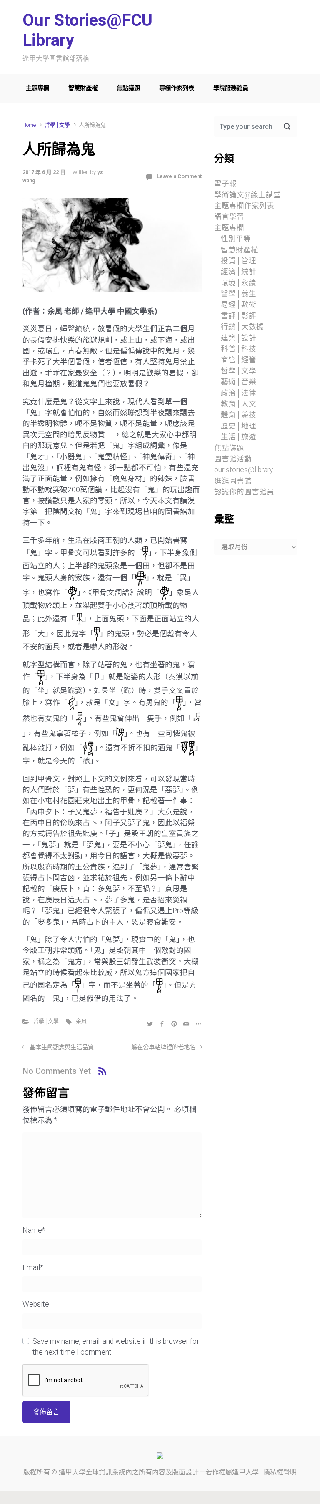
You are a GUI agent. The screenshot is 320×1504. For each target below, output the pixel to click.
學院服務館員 (230, 88)
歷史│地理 (238, 426)
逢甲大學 (72, 1472)
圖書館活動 (233, 459)
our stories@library (243, 470)
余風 (81, 1021)
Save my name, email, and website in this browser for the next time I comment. (115, 1346)
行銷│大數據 (242, 326)
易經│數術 (238, 304)
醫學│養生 (238, 294)
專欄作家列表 (176, 88)
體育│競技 (238, 415)
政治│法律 (238, 393)
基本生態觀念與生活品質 (62, 1047)
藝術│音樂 (238, 382)
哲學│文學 (57, 125)
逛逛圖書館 (233, 481)
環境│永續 (238, 283)
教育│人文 (238, 404)
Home (29, 125)
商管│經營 (238, 359)
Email (32, 1267)
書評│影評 (238, 316)
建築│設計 (238, 338)
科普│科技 (238, 349)
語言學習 (229, 216)
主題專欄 (37, 88)
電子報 (225, 183)
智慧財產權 (83, 88)
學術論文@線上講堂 (247, 195)
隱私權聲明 (280, 1472)
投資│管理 (238, 261)
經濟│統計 (238, 271)
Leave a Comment (179, 176)
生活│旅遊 (238, 437)
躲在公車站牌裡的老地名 (163, 1047)
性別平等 (236, 238)
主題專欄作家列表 (244, 206)
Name (33, 1230)
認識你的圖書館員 (244, 492)
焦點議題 (128, 88)
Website (35, 1304)
